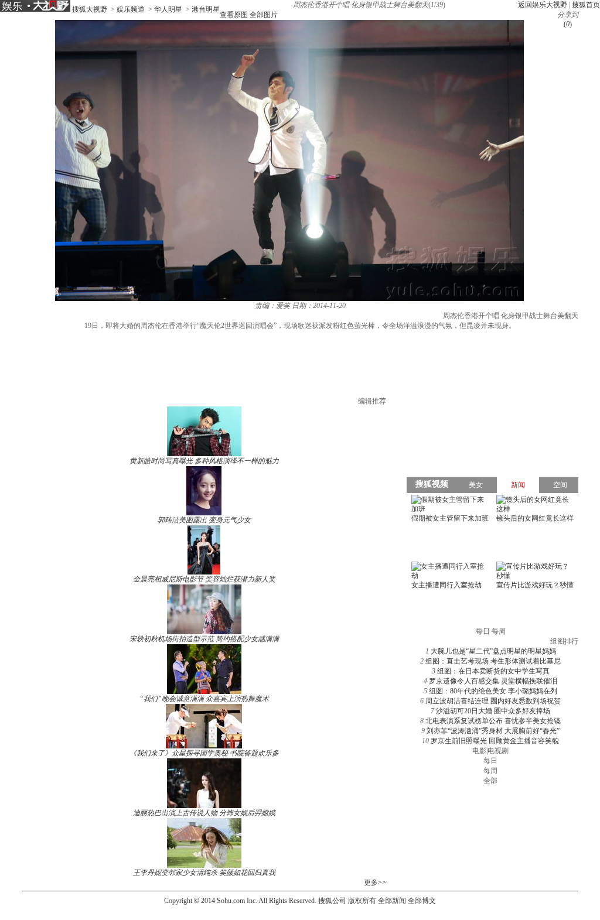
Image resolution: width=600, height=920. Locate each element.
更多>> (375, 882)
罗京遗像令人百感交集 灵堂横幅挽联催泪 (493, 681)
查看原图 (234, 15)
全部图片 (264, 15)
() (568, 24)
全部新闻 (392, 901)
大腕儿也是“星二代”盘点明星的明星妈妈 (493, 651)
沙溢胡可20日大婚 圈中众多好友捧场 (493, 711)
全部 (490, 781)
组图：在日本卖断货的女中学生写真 (493, 671)
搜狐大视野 (89, 9)
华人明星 (168, 9)
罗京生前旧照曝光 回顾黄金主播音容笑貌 (495, 741)
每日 (490, 761)
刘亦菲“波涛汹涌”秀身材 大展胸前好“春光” (493, 731)
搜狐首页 (586, 5)
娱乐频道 (131, 9)
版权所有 (362, 901)
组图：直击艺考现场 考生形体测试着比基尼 (493, 661)
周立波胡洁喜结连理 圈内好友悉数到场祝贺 (493, 701)
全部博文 (422, 901)
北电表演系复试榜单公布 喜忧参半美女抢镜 (493, 721)
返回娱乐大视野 (542, 5)
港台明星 (206, 9)
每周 (490, 771)
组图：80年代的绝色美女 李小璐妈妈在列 (493, 691)
